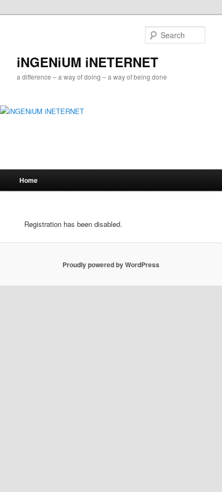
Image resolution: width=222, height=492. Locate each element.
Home (28, 180)
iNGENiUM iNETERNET (87, 62)
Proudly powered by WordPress (111, 264)
